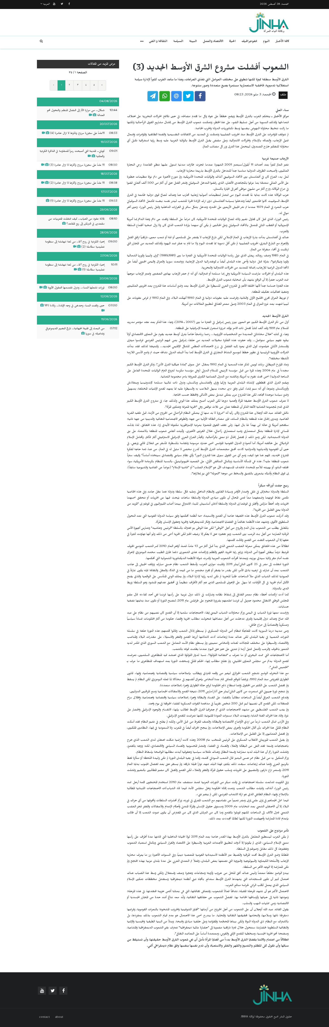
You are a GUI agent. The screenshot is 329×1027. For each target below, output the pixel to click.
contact (44, 1017)
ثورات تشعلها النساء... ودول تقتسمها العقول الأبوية (76, 288)
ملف (283, 95)
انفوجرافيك (249, 42)
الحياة (232, 42)
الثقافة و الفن (158, 42)
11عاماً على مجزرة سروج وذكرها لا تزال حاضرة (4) (77, 133)
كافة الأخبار (282, 42)
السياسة (178, 42)
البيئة (193, 42)
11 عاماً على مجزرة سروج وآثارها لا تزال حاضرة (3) (77, 165)
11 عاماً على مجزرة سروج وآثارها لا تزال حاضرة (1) (77, 201)
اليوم (266, 42)
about (59, 1017)
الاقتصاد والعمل (213, 42)
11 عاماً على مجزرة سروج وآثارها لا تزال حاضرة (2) (77, 183)
